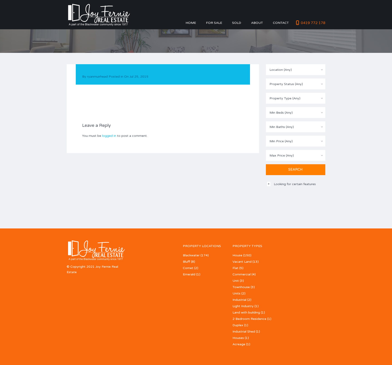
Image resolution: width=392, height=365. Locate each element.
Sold (236, 23)
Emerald (189, 274)
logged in (109, 136)
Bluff (186, 262)
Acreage (239, 344)
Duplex (238, 325)
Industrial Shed (244, 331)
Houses (238, 338)
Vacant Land (242, 262)
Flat (235, 268)
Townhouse (241, 287)
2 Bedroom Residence (249, 319)
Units (236, 293)
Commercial (242, 274)
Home (191, 23)
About (257, 23)
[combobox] (296, 69)
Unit (236, 281)
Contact (281, 23)
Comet (188, 268)
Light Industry (243, 306)
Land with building (246, 312)
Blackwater (191, 255)
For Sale (214, 23)
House (237, 255)
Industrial (239, 300)
